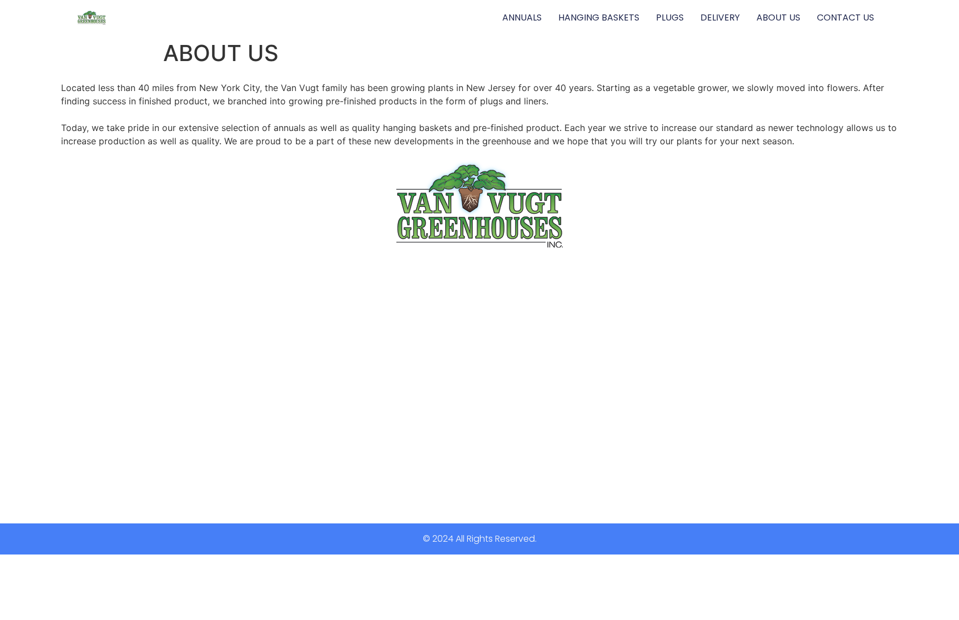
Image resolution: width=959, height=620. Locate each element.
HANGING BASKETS (598, 17)
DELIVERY (720, 17)
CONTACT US (845, 17)
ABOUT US (778, 17)
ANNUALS (522, 17)
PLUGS (670, 17)
